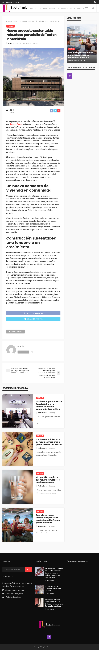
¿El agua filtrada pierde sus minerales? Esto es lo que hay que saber (48, 480)
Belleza (38, 8)
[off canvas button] (86, 8)
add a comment (16, 331)
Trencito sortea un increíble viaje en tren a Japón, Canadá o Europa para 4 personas (48, 519)
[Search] (93, 8)
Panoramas (61, 8)
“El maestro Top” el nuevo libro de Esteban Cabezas (53, 588)
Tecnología (71, 8)
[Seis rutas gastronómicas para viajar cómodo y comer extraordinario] (82, 43)
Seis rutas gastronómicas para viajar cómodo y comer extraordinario (80, 55)
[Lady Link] (49, 624)
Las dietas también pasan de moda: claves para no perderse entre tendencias (49, 442)
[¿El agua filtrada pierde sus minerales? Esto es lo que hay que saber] (17, 487)
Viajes (79, 8)
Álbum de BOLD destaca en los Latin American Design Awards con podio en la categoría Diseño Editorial (54, 573)
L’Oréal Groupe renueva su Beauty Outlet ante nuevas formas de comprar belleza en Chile (49, 405)
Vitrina (45, 8)
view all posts (23, 352)
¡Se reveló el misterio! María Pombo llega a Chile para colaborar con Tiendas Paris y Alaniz (54, 603)
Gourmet (52, 8)
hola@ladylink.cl (17, 593)
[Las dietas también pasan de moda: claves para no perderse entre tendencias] (17, 449)
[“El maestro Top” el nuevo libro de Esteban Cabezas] (39, 589)
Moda (31, 8)
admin (10, 43)
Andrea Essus (42, 412)
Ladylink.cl (17, 597)
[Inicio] (14, 8)
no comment (27, 43)
